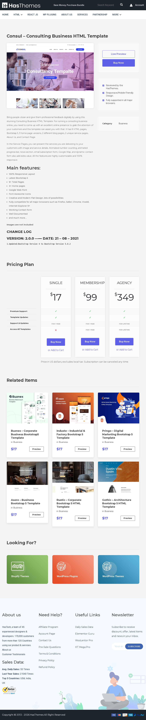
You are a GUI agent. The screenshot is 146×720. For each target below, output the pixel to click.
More (115, 15)
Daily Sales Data (84, 627)
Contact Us (45, 640)
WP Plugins (49, 15)
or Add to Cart (56, 350)
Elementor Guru (84, 633)
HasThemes (36, 714)
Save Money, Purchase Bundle (69, 5)
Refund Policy (47, 667)
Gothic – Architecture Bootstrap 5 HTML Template (116, 503)
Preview (36, 449)
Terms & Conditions (49, 653)
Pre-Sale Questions (50, 647)
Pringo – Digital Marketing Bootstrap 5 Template (117, 434)
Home (5, 15)
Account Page (47, 633)
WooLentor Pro (84, 640)
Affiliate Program (48, 627)
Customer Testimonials (13, 654)
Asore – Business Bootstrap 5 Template (25, 501)
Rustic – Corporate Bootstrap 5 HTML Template (69, 503)
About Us (66, 15)
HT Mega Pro (82, 647)
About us (6, 649)
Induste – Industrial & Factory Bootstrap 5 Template (71, 434)
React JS (33, 15)
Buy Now (118, 62)
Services (82, 15)
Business (123, 123)
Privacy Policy (46, 660)
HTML (17, 15)
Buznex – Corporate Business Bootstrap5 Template (25, 434)
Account (139, 5)
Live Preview (118, 54)
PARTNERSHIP (100, 15)
